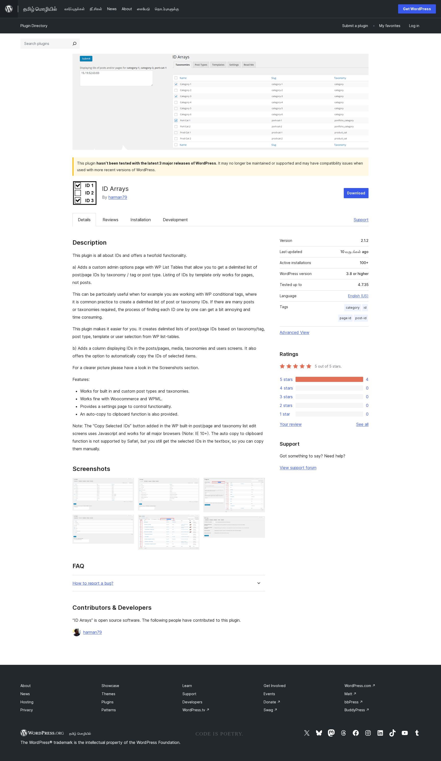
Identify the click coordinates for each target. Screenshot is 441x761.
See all (362, 424)
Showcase (110, 685)
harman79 (117, 197)
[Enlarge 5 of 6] (258, 484)
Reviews (110, 219)
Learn (187, 685)
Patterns (109, 710)
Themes (108, 694)
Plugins (108, 702)
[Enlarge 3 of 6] (192, 484)
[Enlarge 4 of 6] (192, 521)
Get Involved (275, 685)
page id (345, 318)
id (365, 307)
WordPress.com (360, 685)
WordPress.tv (196, 710)
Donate (272, 702)
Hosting (26, 702)
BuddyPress (357, 710)
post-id (360, 318)
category (353, 307)
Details (84, 219)
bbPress (354, 702)
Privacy (26, 710)
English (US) (358, 296)
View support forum (298, 467)
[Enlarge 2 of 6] (127, 521)
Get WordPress (417, 9)
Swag (270, 710)
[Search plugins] (74, 44)
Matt (351, 694)
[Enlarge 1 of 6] (127, 484)
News (25, 694)
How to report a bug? (92, 583)
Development (175, 219)
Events (269, 694)
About (25, 685)
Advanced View (294, 332)
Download (356, 193)
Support (361, 219)
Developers (192, 702)
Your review (291, 424)
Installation (140, 219)
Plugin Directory (33, 25)
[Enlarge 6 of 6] (258, 523)
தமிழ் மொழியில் (80, 733)
